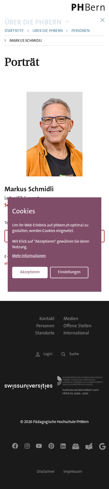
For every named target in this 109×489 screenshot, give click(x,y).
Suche (74, 354)
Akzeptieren (30, 272)
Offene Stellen (77, 326)
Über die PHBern (33, 22)
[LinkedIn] (63, 446)
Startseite (14, 31)
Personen (80, 31)
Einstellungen (69, 272)
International (76, 333)
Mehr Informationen (29, 256)
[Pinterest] (51, 446)
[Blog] (88, 446)
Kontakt (46, 318)
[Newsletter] (75, 446)
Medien (70, 318)
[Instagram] (27, 446)
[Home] (85, 7)
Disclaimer (45, 471)
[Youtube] (39, 446)
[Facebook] (15, 446)
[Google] (102, 446)
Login (47, 354)
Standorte (44, 333)
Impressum (72, 471)
